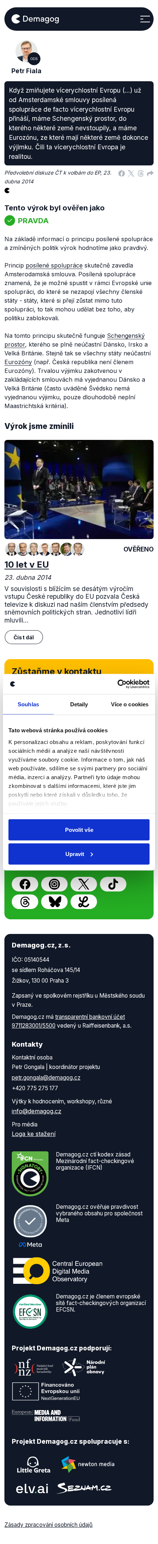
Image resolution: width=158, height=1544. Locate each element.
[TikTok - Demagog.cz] (113, 884)
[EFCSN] (30, 1311)
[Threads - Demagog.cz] (25, 901)
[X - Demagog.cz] (84, 884)
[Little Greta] (33, 1464)
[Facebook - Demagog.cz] (25, 884)
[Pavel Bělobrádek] (56, 549)
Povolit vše (79, 830)
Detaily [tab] (79, 704)
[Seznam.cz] (84, 1488)
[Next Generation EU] (46, 1391)
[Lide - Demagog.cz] (84, 901)
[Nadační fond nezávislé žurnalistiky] (34, 1367)
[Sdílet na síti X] (131, 172)
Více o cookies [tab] (129, 704)
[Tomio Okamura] (67, 549)
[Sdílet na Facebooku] (121, 172)
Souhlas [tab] (28, 704)
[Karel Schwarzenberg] (22, 549)
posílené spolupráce (54, 265)
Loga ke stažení (33, 1133)
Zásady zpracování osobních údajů (48, 1524)
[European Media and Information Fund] (46, 1415)
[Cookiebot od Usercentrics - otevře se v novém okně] (117, 684)
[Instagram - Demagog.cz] (54, 884)
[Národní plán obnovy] (84, 1367)
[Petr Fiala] (44, 549)
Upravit (74, 853)
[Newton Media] (87, 1464)
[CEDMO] (58, 1270)
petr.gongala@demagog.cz (46, 1077)
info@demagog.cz (36, 1111)
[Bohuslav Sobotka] (11, 549)
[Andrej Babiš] (78, 549)
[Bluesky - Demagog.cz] (54, 901)
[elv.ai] (32, 1488)
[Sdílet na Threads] (140, 172)
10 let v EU (26, 564)
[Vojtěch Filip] (33, 549)
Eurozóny (18, 362)
